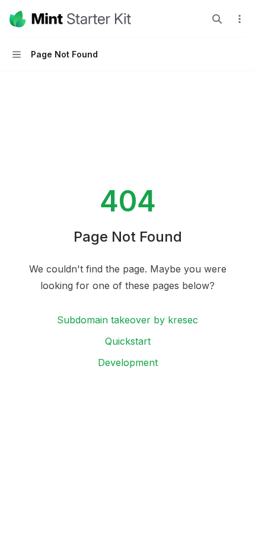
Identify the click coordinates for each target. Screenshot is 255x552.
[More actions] (240, 19)
